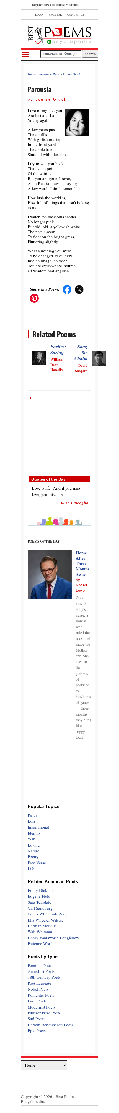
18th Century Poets (44, 977)
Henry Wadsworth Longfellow (53, 937)
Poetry (33, 856)
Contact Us (75, 14)
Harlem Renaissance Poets (50, 1024)
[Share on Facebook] (67, 289)
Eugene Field (39, 896)
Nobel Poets (38, 989)
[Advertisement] (59, 433)
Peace (33, 815)
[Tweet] (79, 289)
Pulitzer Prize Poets (44, 1012)
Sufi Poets (36, 1018)
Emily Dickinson (42, 890)
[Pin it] (34, 298)
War (31, 839)
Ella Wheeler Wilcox (45, 920)
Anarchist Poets (41, 971)
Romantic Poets (41, 995)
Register (55, 14)
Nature (33, 850)
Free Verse (37, 862)
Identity (34, 833)
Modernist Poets (41, 1007)
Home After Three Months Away (82, 563)
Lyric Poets (37, 1001)
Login (39, 14)
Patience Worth (41, 943)
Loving (34, 845)
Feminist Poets (40, 965)
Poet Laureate (39, 983)
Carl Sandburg (40, 908)
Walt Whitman (40, 931)
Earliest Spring (58, 349)
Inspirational (38, 827)
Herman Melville (42, 926)
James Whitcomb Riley (48, 914)
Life (31, 868)
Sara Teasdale (39, 902)
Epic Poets (37, 1030)
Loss (32, 821)
